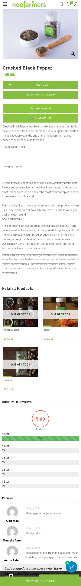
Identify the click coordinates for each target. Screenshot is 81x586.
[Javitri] (60, 298)
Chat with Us (42, 118)
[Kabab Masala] (20, 298)
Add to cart (43, 84)
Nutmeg (8, 380)
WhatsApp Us (42, 108)
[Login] (76, 4)
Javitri (47, 329)
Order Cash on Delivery (40, 94)
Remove (11, 576)
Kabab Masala (11, 329)
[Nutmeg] (20, 349)
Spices (19, 166)
